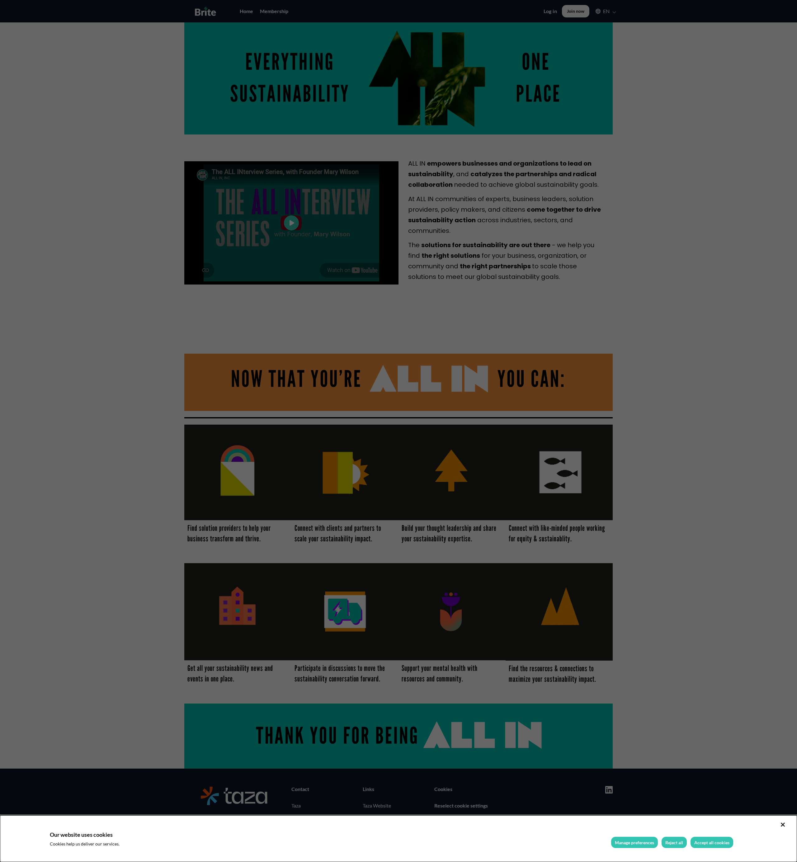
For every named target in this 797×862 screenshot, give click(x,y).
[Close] (782, 824)
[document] (398, 838)
